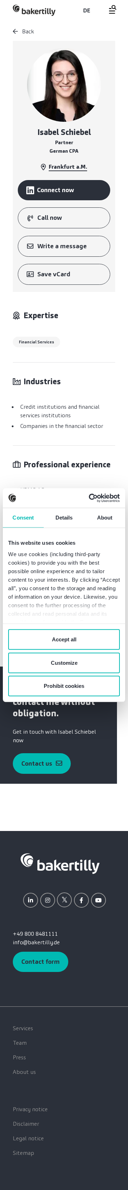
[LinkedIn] (30, 900)
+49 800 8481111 (35, 934)
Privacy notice (30, 1109)
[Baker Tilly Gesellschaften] (60, 863)
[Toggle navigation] (108, 9)
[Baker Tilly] (34, 10)
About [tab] (105, 518)
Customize (64, 662)
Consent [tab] (23, 518)
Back (27, 31)
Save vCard (53, 274)
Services (23, 1028)
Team (20, 1043)
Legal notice (28, 1138)
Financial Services (36, 341)
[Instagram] (47, 900)
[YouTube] (98, 900)
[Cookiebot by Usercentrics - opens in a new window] (90, 497)
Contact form (40, 961)
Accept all (64, 639)
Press (19, 1057)
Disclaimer (26, 1123)
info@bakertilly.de (36, 942)
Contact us (36, 763)
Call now (49, 217)
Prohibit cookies (64, 686)
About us (24, 1072)
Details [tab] (64, 518)
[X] (64, 899)
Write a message (62, 246)
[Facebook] (81, 900)
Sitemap (23, 1153)
